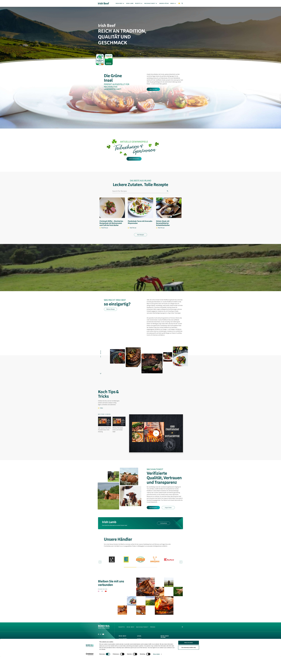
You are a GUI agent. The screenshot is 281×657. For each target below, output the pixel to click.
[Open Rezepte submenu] (142, 3)
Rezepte (138, 3)
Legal (139, 636)
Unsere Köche (164, 3)
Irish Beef (119, 3)
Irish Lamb (129, 3)
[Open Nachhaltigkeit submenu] (156, 3)
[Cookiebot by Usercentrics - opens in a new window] (89, 654)
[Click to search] (167, 191)
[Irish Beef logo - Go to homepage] (103, 3)
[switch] (122, 654)
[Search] (182, 3)
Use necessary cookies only (188, 647)
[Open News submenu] (175, 3)
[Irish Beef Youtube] (106, 591)
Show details (156, 654)
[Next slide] (181, 562)
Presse (152, 627)
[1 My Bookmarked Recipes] (179, 3)
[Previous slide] (100, 562)
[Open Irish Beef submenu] (123, 3)
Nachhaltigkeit (149, 3)
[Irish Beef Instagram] (98, 591)
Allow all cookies (188, 642)
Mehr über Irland (165, 636)
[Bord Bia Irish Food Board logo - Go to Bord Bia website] (104, 628)
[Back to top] (182, 627)
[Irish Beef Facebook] (100, 634)
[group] (104, 425)
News (172, 3)
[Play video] (156, 433)
